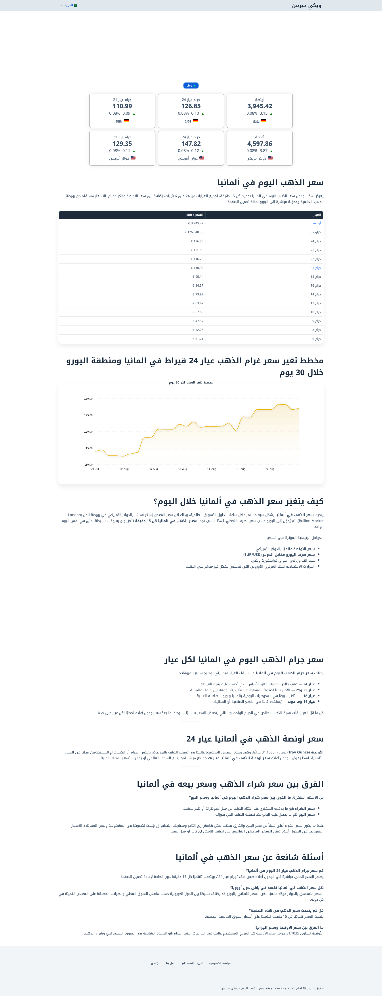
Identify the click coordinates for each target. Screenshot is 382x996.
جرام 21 (316, 268)
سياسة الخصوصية (220, 963)
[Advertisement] (191, 46)
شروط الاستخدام (192, 963)
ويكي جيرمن (306, 5)
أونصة (317, 223)
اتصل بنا (171, 963)
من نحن (155, 963)
